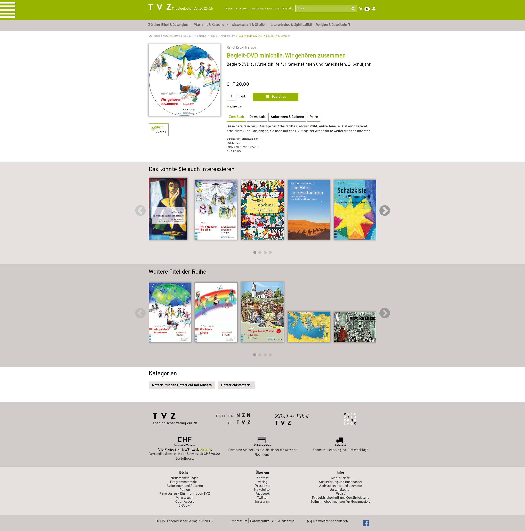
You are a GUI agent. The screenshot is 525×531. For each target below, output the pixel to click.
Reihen (184, 490)
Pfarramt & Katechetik (211, 25)
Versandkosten (340, 490)
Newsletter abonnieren (330, 521)
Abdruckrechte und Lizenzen (340, 486)
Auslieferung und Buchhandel (340, 482)
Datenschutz (259, 521)
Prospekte (242, 8)
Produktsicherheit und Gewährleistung (340, 498)
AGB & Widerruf (282, 521)
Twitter (262, 498)
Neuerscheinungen (185, 478)
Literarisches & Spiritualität (291, 25)
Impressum (239, 521)
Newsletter (262, 490)
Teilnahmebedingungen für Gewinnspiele (340, 502)
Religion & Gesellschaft (333, 25)
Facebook (263, 494)
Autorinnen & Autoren (266, 8)
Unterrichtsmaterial (236, 385)
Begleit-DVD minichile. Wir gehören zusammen (264, 36)
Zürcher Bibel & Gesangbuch (169, 25)
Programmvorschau (184, 482)
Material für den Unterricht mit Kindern (182, 385)
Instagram (262, 502)
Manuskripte (340, 478)
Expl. (242, 97)
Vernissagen (184, 498)
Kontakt (287, 8)
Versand (205, 450)
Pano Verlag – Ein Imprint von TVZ (184, 494)
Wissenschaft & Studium (249, 25)
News (229, 8)
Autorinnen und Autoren (185, 486)
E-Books (184, 506)
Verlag (262, 482)
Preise (340, 494)
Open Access (184, 502)
